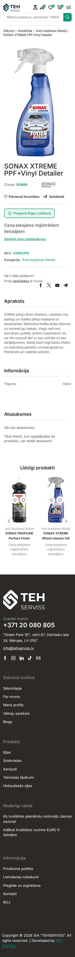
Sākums (8, 30)
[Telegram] (66, 285)
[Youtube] (57, 285)
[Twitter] (49, 285)
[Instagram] (13, 658)
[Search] (67, 17)
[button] (43, 7)
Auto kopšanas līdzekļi (51, 30)
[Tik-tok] (30, 658)
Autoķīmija (25, 30)
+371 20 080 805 (29, 625)
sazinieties (21, 281)
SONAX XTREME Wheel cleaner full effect (56, 538)
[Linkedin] (22, 658)
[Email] (38, 658)
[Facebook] (41, 285)
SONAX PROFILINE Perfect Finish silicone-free (19, 538)
